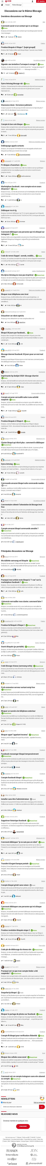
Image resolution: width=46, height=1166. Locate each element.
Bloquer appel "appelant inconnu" (14, 735)
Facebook (42, 182)
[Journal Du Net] (34, 1150)
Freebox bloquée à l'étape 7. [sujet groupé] (18, 47)
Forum (7, 5)
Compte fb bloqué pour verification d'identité (19, 1035)
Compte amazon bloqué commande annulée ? (20, 528)
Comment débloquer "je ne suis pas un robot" (19, 842)
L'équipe (19, 1137)
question (42, 1)
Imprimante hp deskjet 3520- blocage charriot (19, 376)
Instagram (42, 228)
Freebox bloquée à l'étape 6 (12, 421)
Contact (38, 1137)
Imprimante (42, 372)
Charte (5, 1141)
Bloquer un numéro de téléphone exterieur (18, 711)
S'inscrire (23, 1126)
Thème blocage (17, 5)
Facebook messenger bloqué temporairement (20, 754)
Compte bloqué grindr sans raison (15, 885)
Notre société (25, 1137)
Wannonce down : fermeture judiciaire (16, 105)
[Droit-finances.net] (34, 1155)
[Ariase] (12, 1163)
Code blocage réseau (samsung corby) (16, 666)
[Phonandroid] (34, 1163)
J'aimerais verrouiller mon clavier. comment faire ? (21, 601)
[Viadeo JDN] (34, 1159)
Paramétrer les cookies (30, 1139)
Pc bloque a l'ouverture (10, 165)
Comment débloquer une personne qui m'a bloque (21, 906)
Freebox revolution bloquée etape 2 (15, 930)
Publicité (33, 1137)
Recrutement (7, 1139)
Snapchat (42, 988)
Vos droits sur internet (39, 60)
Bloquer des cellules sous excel (13, 1057)
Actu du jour (6, 1102)
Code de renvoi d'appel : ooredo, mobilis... (18, 256)
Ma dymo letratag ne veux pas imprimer (17, 275)
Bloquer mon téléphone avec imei (14, 294)
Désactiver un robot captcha (12, 316)
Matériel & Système (40, 79)
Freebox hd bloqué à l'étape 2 (13, 625)
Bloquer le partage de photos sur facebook (18, 1014)
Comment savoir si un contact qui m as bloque (19, 26)
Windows (42, 161)
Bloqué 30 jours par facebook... (13, 333)
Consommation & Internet (38, 393)
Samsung (42, 557)
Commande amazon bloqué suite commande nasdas (22, 483)
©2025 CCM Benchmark (36, 1141)
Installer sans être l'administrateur (15, 799)
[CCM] (8, 1)
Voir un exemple (39, 1102)
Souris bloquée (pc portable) (12, 646)
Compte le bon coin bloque (12, 124)
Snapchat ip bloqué (9, 992)
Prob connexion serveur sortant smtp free (18, 687)
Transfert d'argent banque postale (15, 863)
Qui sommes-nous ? (10, 1137)
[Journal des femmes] (12, 1150)
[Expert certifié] (26, 114)
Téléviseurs (42, 206)
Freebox (43, 43)
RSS (9, 1141)
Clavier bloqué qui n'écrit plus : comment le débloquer (22, 442)
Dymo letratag (7, 464)
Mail (44, 22)
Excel (43, 1053)
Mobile (43, 252)
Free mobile (42, 945)
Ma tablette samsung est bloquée (14, 560)
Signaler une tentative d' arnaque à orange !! (19, 64)
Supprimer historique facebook (13, 820)
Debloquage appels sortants (12, 146)
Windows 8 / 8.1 (40, 438)
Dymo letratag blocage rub (12, 83)
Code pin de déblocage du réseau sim (16, 949)
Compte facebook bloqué (11, 777)
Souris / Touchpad (40, 643)
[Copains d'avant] (12, 1159)
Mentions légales (15, 1141)
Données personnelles (17, 1139)
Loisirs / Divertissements (38, 271)
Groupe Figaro (25, 1141)
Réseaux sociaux (40, 101)
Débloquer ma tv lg (8, 210)
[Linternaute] (12, 1155)
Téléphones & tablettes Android (37, 142)
